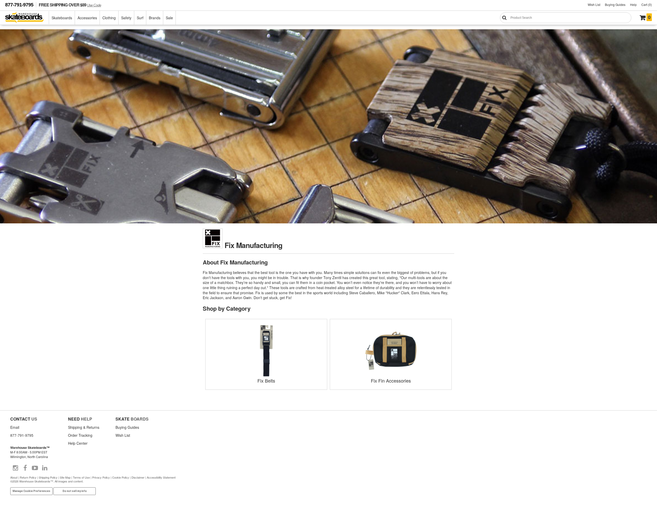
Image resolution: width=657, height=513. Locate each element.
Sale (169, 17)
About (13, 477)
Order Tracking (80, 435)
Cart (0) (646, 4)
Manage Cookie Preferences (31, 491)
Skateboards (62, 17)
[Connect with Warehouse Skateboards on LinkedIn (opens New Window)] (45, 468)
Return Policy (28, 477)
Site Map (65, 477)
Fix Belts (266, 380)
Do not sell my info (75, 491)
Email (14, 427)
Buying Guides (615, 4)
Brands (154, 17)
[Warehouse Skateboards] (27, 17)
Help (633, 4)
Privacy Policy (101, 477)
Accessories (87, 17)
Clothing (109, 17)
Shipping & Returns (83, 427)
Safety (126, 17)
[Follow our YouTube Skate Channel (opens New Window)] (35, 468)
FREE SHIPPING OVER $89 (70, 5)
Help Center (78, 443)
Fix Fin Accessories (391, 380)
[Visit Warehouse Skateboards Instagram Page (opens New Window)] (15, 468)
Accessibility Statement (161, 477)
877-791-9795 (19, 4)
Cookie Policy (120, 477)
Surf (140, 17)
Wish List (594, 4)
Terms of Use (81, 477)
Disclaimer (137, 477)
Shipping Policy (48, 477)
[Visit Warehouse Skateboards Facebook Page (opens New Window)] (25, 468)
